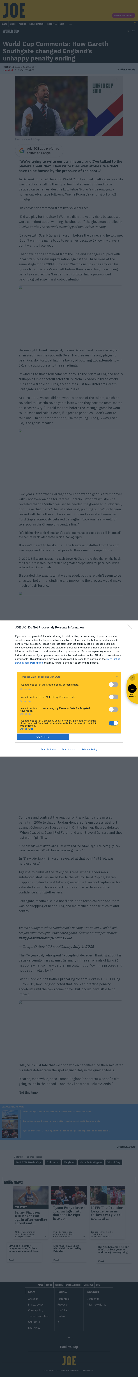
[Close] (131, 627)
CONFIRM (43, 736)
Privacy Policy (89, 749)
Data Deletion (48, 749)
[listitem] (69, 677)
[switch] (113, 684)
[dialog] (69, 688)
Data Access (69, 749)
